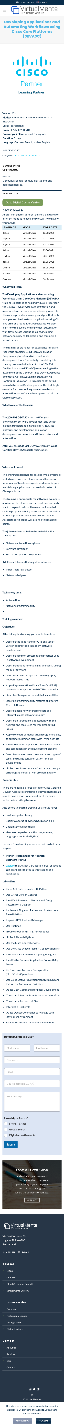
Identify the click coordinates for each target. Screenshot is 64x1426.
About (10, 1347)
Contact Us (27, 2)
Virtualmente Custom (18, 1290)
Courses (11, 1309)
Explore (10, 865)
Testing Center (14, 1322)
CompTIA (11, 1277)
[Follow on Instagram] (30, 1389)
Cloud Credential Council (20, 1284)
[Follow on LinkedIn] (38, 1389)
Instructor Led (34, 155)
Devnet (23, 155)
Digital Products (15, 1329)
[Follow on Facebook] (26, 1389)
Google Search (17, 1129)
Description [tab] (10, 193)
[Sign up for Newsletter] (17, 2)
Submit (11, 1144)
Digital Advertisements (22, 1135)
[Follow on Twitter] (34, 1389)
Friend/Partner (17, 1123)
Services (11, 1354)
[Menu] (4, 11)
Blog (9, 1360)
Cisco (16, 155)
